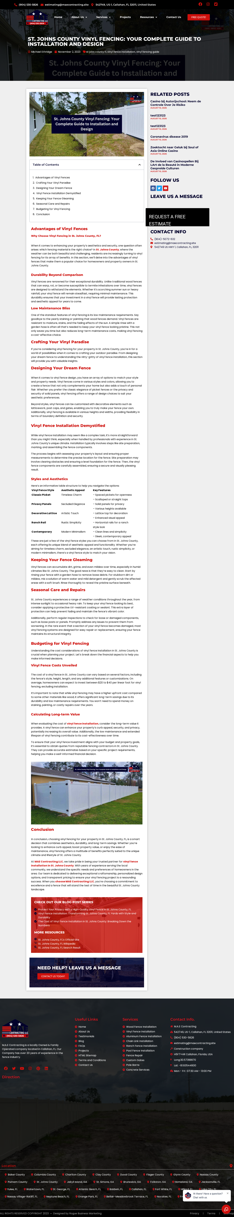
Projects (125, 17)
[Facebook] (5, 1068)
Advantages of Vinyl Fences (52, 177)
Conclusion (43, 214)
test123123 (158, 115)
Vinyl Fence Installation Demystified (58, 193)
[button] (139, 164)
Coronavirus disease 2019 (169, 136)
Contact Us (173, 17)
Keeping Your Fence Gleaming (55, 198)
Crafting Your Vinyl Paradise (53, 183)
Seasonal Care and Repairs (53, 204)
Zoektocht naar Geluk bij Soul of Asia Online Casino (174, 149)
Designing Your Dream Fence (54, 188)
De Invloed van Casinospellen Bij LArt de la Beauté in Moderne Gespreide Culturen (174, 165)
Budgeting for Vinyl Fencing (53, 209)
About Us (77, 17)
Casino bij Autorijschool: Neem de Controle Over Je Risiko (175, 103)
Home (58, 17)
